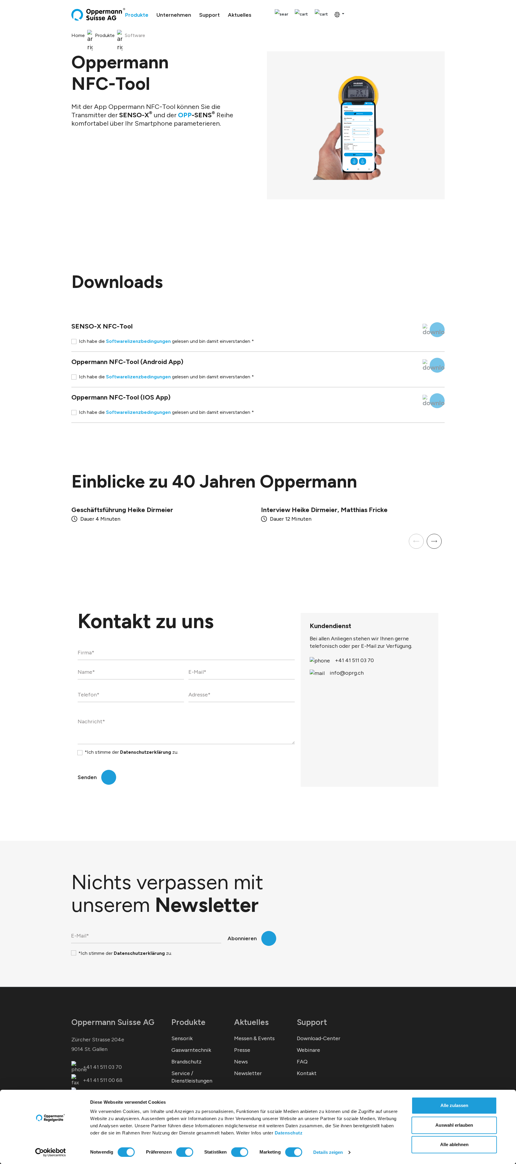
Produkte (188, 1022)
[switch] (184, 1152)
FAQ (302, 1061)
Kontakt (307, 1073)
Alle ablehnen (454, 1144)
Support (312, 1022)
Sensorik (182, 1038)
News (241, 1061)
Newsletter (248, 1073)
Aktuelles (251, 1022)
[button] (434, 541)
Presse (242, 1050)
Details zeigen (328, 1152)
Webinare (308, 1050)
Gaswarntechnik (191, 1050)
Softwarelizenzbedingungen (138, 341)
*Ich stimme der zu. (131, 752)
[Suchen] (281, 14)
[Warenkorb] (321, 14)
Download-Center (318, 1038)
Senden (87, 777)
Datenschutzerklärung (145, 752)
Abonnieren (242, 938)
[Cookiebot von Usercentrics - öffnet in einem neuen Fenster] (50, 1152)
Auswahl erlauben (454, 1125)
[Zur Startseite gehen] (98, 14)
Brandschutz (186, 1061)
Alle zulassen (454, 1105)
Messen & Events (254, 1038)
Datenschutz (289, 1132)
